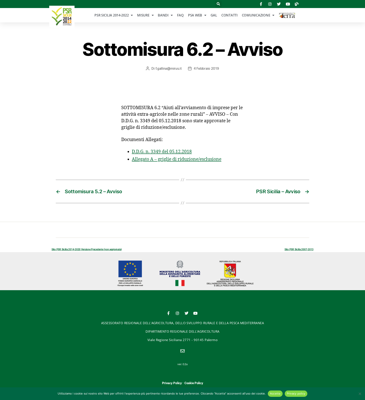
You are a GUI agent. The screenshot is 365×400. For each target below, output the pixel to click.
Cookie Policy (193, 383)
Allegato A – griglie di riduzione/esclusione (176, 159)
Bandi (163, 15)
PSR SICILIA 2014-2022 (111, 15)
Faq (180, 15)
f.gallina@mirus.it (168, 68)
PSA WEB (195, 15)
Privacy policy (296, 393)
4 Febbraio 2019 (206, 68)
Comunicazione (256, 15)
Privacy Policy (172, 383)
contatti (229, 15)
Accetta (275, 393)
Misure (143, 15)
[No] (360, 394)
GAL (214, 15)
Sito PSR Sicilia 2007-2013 (299, 249)
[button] (218, 4)
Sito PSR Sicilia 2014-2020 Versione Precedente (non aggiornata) (87, 249)
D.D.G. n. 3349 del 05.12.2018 (162, 152)
